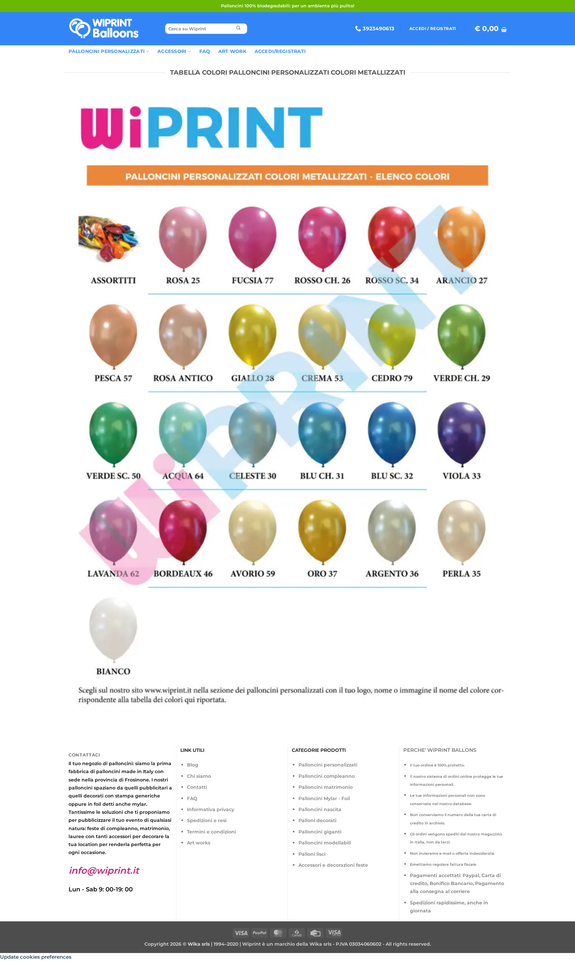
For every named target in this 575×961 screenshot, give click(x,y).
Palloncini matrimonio (325, 787)
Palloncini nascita (319, 809)
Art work (232, 51)
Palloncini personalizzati (327, 765)
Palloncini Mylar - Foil (324, 798)
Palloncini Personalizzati (107, 51)
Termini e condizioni (211, 832)
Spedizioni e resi (207, 820)
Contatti (197, 787)
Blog (192, 765)
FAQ (204, 51)
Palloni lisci (311, 854)
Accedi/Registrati (280, 51)
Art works (198, 843)
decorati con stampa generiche (122, 796)
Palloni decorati (317, 820)
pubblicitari (153, 788)
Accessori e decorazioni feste (333, 865)
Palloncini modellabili (324, 843)
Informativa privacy (210, 809)
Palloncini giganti (319, 832)
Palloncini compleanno (326, 776)
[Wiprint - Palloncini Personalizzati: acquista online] (104, 28)
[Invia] (238, 28)
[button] (491, 29)
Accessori (171, 51)
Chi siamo (199, 776)
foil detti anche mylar (120, 804)
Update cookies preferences (36, 957)
